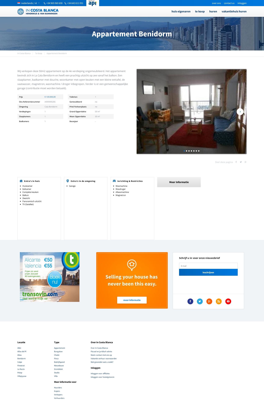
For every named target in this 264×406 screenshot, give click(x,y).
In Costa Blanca (24, 53)
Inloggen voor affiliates (100, 373)
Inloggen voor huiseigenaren (102, 377)
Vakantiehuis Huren (234, 11)
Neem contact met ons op (101, 355)
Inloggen (242, 3)
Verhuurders (59, 398)
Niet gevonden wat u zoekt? (102, 362)
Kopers (57, 391)
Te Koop (200, 11)
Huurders (58, 387)
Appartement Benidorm (57, 53)
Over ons (216, 3)
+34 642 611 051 (75, 3)
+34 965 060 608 (54, 3)
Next (240, 111)
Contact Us (229, 3)
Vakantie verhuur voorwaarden (104, 358)
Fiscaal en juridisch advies (101, 351)
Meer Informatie (179, 182)
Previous (143, 111)
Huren (213, 11)
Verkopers (58, 394)
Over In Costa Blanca (99, 348)
